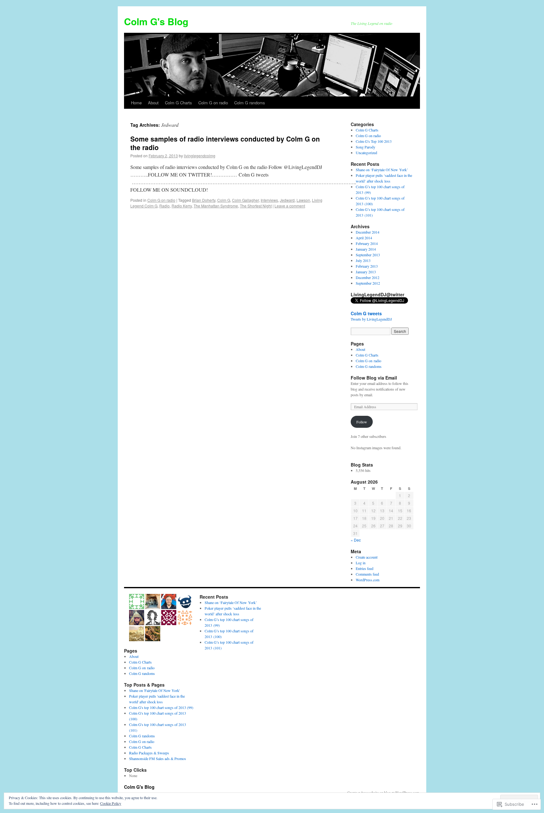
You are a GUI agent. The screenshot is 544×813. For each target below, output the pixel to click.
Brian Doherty (203, 200)
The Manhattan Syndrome (216, 205)
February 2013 (367, 266)
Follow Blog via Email (374, 378)
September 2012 (368, 283)
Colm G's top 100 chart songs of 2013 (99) (161, 707)
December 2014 (367, 232)
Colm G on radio (213, 103)
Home (136, 103)
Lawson (303, 200)
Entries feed (364, 568)
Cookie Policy (110, 803)
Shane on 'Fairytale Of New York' (154, 690)
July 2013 (363, 260)
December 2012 (367, 277)
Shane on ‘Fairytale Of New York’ (382, 169)
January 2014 (366, 249)
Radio (164, 205)
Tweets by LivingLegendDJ (371, 319)
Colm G (223, 200)
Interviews (269, 200)
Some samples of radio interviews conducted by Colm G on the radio (225, 143)
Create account (366, 557)
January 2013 (366, 271)
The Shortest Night (256, 205)
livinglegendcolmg (199, 155)
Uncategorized (366, 152)
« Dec (356, 540)
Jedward (287, 200)
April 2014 (364, 237)
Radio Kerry (182, 205)
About (153, 103)
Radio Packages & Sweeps (149, 752)
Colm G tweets (366, 313)
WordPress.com (367, 579)
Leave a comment (290, 205)
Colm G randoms (249, 103)
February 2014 (367, 243)
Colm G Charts (178, 103)
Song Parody (365, 146)
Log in (361, 562)
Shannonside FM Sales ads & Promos (157, 758)
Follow (361, 421)
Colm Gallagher (245, 200)
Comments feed (367, 574)
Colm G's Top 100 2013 (374, 141)
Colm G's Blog (156, 21)
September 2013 (368, 254)
